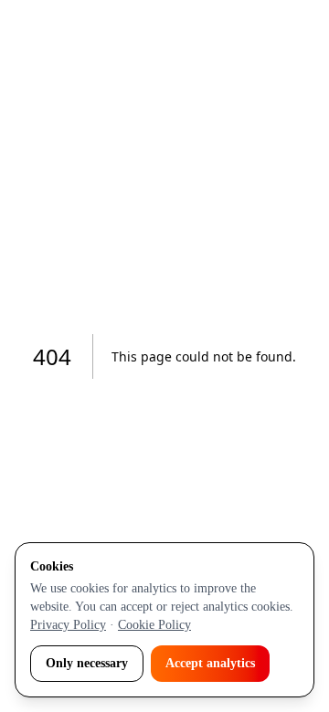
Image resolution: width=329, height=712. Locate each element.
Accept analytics (210, 663)
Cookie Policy (154, 625)
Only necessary (87, 663)
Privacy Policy (68, 625)
